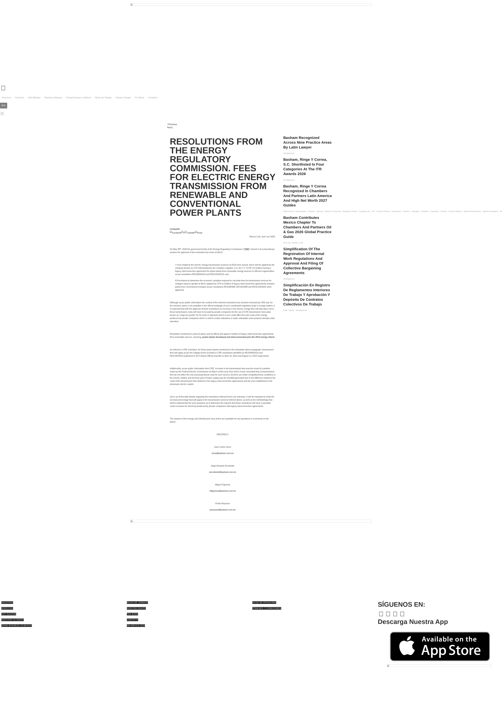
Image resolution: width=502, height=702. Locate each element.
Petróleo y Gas (297, 243)
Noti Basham (34, 97)
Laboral (291, 310)
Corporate (425, 211)
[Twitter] (388, 614)
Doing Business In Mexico (78, 97)
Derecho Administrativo (472, 211)
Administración (289, 211)
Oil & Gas (287, 243)
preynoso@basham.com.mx (223, 510)
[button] (2, 113)
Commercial (396, 211)
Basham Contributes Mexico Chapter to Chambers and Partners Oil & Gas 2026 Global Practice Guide (307, 227)
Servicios (19, 97)
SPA (3, 105)
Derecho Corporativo (490, 211)
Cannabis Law (364, 211)
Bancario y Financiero (333, 211)
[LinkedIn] (190, 233)
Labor (285, 310)
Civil (373, 211)
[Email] (198, 233)
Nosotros (6, 97)
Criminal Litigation (455, 211)
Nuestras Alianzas (53, 97)
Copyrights (415, 211)
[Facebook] (175, 233)
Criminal (444, 211)
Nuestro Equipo (123, 97)
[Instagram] (402, 614)
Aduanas (311, 211)
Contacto (152, 97)
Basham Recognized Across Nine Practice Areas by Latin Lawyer (307, 142)
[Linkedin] (395, 614)
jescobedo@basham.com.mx (222, 472)
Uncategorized (288, 153)
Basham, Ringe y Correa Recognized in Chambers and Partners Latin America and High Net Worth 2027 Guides (307, 195)
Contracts (406, 211)
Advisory (319, 211)
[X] (183, 233)
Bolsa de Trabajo (103, 97)
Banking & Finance (350, 211)
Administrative (301, 211)
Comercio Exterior (383, 211)
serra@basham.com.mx (223, 453)
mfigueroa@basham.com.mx (222, 491)
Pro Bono (139, 97)
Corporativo (434, 211)
